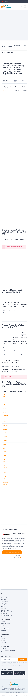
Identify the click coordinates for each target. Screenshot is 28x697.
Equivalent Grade (5, 623)
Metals (10, 46)
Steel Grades (13, 692)
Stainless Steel (5, 598)
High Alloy (3, 608)
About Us (3, 637)
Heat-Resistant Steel (6, 615)
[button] (7, 673)
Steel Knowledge (5, 628)
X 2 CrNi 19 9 (11, 92)
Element (3, 621)
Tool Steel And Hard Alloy (7, 612)
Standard (3, 652)
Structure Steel (5, 610)
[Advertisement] (14, 25)
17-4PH (5, 412)
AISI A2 (5, 440)
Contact (3, 638)
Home (3, 46)
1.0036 (5, 452)
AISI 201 (5, 400)
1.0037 (5, 455)
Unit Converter (5, 627)
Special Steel (4, 613)
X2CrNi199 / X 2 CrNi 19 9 (20, 46)
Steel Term (4, 630)
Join (21, 557)
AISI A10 (5, 436)
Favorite (5, 56)
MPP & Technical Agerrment (8, 650)
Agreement (4, 642)
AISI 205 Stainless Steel (5, 431)
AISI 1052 (5, 416)
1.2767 (5, 408)
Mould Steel (4, 605)
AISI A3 (5, 444)
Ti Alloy (3, 606)
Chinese (6, 1)
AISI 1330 (5, 425)
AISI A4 (5, 448)
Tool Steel (3, 599)
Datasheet (14, 56)
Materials (3, 596)
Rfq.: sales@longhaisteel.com (12, 552)
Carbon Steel (4, 601)
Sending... (22, 659)
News (2, 625)
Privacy (3, 640)
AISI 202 (5, 404)
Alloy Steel (4, 603)
